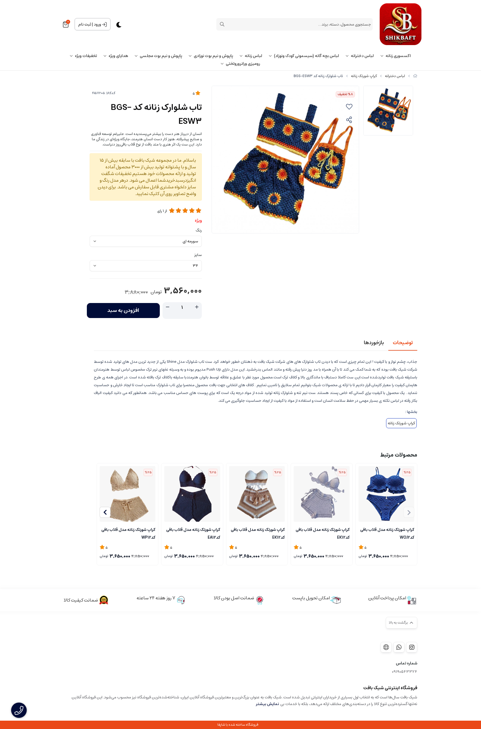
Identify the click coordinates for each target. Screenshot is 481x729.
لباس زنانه (253, 56)
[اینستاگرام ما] (411, 647)
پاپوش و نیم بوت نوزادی (213, 56)
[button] (105, 512)
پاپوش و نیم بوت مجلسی (161, 56)
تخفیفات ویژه (86, 56)
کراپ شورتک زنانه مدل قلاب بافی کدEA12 (193, 533)
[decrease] (168, 307)
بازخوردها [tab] (374, 342)
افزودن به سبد (123, 310)
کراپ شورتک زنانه (364, 76)
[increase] (197, 307)
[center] (222, 24)
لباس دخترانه (362, 56)
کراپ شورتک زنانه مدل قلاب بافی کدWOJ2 (387, 533)
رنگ (199, 230)
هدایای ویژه (118, 56)
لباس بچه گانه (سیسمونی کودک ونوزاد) (306, 56)
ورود (97, 24)
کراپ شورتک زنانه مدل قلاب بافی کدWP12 (128, 533)
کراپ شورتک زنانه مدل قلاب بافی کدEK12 (322, 533)
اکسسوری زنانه (398, 56)
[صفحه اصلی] (415, 76)
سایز (198, 255)
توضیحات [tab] (403, 342)
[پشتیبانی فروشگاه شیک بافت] (398, 647)
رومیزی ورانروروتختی (243, 63)
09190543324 (404, 672)
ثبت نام (84, 24)
